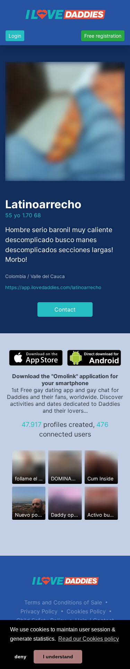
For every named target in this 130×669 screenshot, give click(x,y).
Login (15, 36)
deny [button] (20, 656)
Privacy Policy (39, 611)
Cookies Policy (86, 611)
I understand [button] (58, 656)
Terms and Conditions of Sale (63, 602)
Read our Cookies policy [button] (88, 639)
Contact (65, 309)
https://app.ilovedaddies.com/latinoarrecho (53, 287)
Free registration (102, 36)
